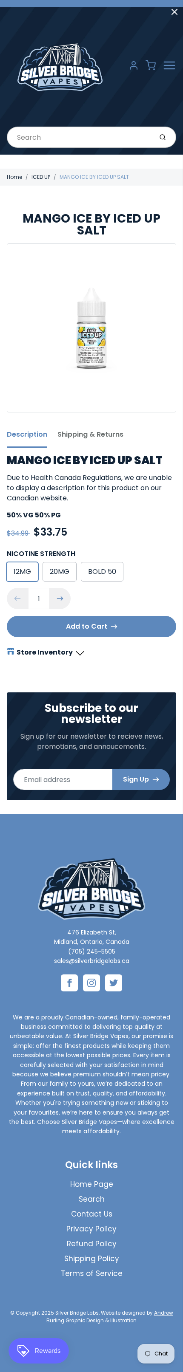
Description (27, 434)
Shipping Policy (91, 1258)
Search (92, 1199)
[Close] (174, 11)
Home (14, 177)
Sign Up (136, 779)
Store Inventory (45, 652)
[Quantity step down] (17, 598)
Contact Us (91, 1214)
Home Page (91, 1184)
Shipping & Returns (90, 434)
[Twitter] (113, 982)
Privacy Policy (91, 1229)
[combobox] (79, 137)
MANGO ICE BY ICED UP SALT (94, 177)
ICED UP (40, 177)
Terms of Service (92, 1273)
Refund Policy (92, 1244)
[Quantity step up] (60, 598)
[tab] (32, 437)
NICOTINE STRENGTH (41, 554)
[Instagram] (91, 982)
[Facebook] (69, 982)
